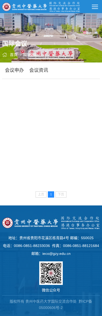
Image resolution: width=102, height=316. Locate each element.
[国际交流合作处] (41, 6)
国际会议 (30, 55)
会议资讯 (38, 70)
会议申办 (14, 70)
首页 (13, 55)
